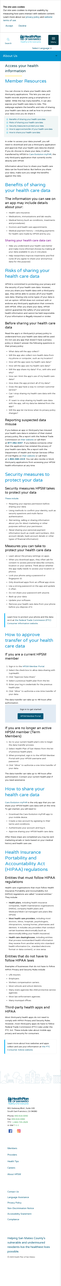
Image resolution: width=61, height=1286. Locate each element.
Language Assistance (18, 1197)
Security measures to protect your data (26, 126)
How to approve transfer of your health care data (30, 129)
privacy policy (33, 17)
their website (27, 439)
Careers (11, 1168)
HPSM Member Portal (33, 666)
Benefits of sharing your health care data (27, 119)
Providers (12, 1155)
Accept (9, 25)
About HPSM (14, 1174)
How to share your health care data (24, 133)
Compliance (13, 1219)
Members (12, 1148)
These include (11, 498)
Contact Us (13, 1192)
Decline (22, 25)
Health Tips (13, 1161)
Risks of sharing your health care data (26, 123)
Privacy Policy (14, 1203)
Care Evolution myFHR (40, 154)
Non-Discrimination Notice (20, 1208)
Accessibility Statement (19, 1214)
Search (8, 43)
